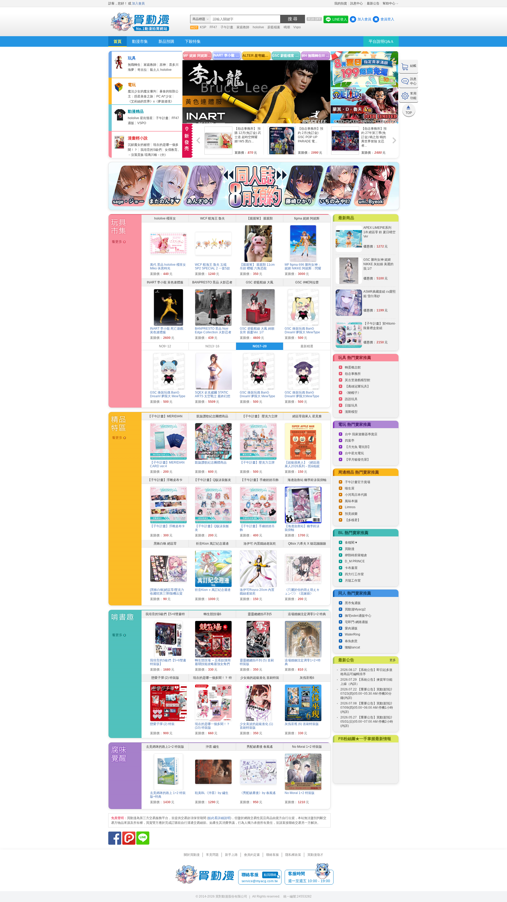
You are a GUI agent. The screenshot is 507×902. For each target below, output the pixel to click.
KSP (203, 27)
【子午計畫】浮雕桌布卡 (167, 526)
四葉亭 (349, 440)
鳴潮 (287, 27)
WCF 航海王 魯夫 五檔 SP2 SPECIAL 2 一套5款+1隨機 (212, 268)
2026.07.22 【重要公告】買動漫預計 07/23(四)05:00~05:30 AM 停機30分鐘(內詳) (366, 694)
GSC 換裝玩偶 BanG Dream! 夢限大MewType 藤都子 (302, 396)
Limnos (350, 507)
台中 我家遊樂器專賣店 (361, 434)
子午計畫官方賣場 (357, 482)
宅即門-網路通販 (356, 622)
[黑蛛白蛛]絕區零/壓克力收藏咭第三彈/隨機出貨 (167, 591)
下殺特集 (193, 41)
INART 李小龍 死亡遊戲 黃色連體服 (227, 55)
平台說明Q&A (381, 41)
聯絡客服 (272, 855)
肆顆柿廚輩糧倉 (356, 555)
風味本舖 (351, 501)
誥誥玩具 (351, 399)
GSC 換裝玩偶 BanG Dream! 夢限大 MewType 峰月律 (167, 396)
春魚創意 (351, 641)
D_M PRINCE (355, 561)
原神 (162, 65)
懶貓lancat (352, 647)
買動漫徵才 (315, 855)
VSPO (141, 123)
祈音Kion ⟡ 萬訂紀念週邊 (213, 590)
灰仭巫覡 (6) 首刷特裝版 (302, 724)
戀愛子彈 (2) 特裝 (162, 724)
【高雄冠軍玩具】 (357, 386)
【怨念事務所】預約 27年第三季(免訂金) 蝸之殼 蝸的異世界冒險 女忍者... (374, 137)
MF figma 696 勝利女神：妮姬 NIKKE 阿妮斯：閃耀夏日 (303, 268)
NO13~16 (212, 346)
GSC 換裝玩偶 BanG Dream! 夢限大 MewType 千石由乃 (257, 396)
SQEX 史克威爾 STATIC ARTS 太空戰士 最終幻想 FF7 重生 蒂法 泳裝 (212, 396)
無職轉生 (134, 65)
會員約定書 (252, 855)
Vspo (297, 27)
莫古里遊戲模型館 (357, 380)
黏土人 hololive (161, 70)
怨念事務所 (353, 374)
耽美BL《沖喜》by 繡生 (211, 793)
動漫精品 (136, 111)
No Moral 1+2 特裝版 (299, 793)
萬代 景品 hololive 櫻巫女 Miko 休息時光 (168, 266)
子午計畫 (226, 27)
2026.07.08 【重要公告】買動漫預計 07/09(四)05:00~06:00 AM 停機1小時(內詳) (366, 708)
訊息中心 (357, 3)
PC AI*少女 (164, 96)
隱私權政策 (293, 855)
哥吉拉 (142, 70)
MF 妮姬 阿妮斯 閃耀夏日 (197, 56)
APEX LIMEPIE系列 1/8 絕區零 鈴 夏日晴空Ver (379, 232)
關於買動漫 (192, 855)
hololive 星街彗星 (140, 118)
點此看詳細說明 (219, 818)
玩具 (132, 58)
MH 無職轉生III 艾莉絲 (316, 56)
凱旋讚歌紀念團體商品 (211, 462)
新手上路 (231, 855)
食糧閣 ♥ (351, 542)
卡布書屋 (351, 568)
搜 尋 (292, 19)
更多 (392, 660)
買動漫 (349, 549)
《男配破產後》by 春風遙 (258, 793)
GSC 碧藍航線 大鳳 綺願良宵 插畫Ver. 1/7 (257, 330)
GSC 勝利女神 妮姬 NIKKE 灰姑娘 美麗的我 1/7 (378, 264)
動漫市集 (140, 41)
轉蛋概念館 (353, 367)
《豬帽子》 (353, 393)
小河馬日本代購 (356, 495)
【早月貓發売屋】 (357, 459)
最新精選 (307, 346)
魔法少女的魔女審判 (142, 91)
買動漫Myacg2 (355, 609)
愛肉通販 (351, 628)
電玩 (132, 84)
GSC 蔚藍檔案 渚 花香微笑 (286, 56)
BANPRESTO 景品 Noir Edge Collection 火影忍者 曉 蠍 (213, 332)
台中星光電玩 (354, 453)
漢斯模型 (351, 412)
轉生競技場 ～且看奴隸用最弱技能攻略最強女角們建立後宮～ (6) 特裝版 (213, 664)
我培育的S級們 (151, 150)
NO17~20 (260, 346)
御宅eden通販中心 (358, 616)
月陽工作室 (353, 580)
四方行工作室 (354, 574)
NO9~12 (165, 346)
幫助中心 (389, 3)
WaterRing (352, 634)
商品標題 (199, 19)
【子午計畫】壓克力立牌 (257, 462)
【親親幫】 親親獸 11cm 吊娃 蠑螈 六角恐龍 (257, 266)
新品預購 (166, 41)
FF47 (213, 27)
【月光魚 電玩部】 (358, 447)
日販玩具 (351, 405)
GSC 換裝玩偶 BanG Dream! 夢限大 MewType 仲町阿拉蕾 (302, 332)
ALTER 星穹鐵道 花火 (256, 56)
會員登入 (387, 19)
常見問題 (212, 855)
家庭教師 (243, 27)
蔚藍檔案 (273, 27)
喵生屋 (349, 488)
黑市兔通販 (353, 603)
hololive (258, 27)
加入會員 (138, 3)
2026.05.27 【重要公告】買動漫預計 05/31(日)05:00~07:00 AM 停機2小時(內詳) (366, 722)
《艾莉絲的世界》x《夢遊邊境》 (151, 101)
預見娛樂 (351, 514)
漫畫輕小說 (138, 138)
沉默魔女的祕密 (139, 145)
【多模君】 (353, 520)
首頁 (117, 41)
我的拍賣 (340, 3)
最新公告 (373, 3)
